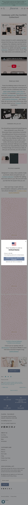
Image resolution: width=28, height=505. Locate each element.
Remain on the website (14, 261)
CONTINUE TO (14, 258)
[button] (3, 502)
